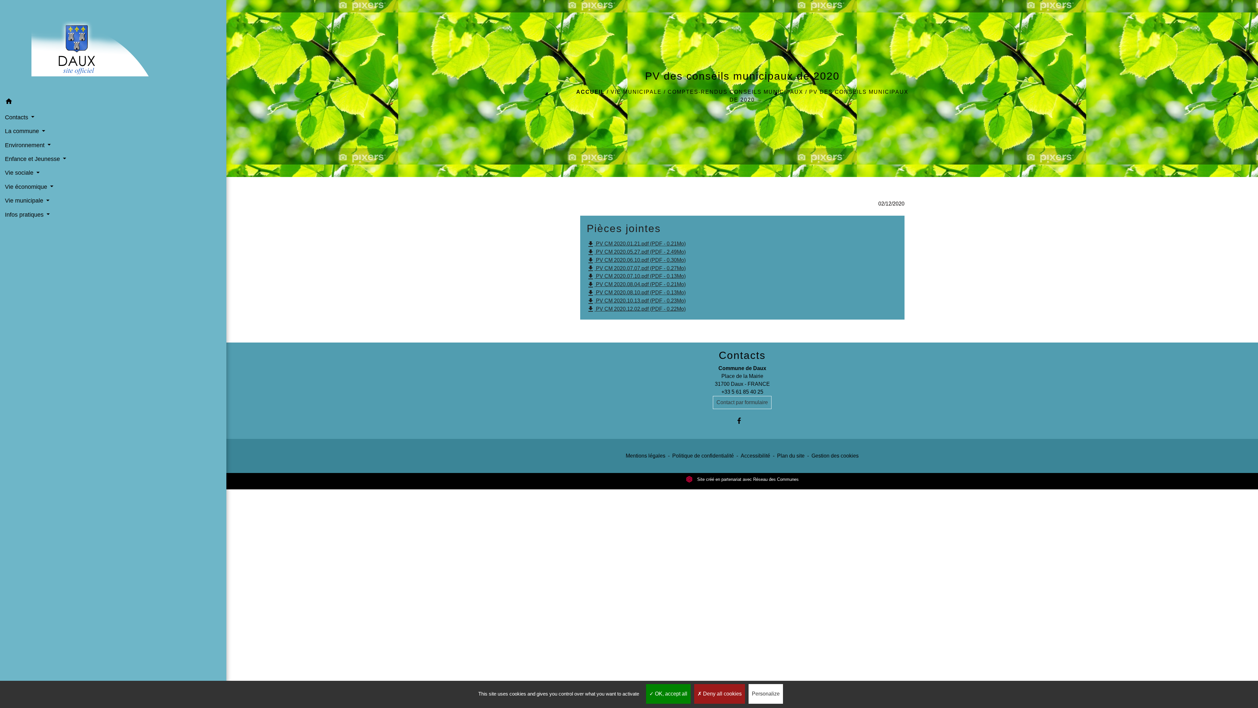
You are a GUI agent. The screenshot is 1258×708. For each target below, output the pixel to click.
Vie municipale (636, 92)
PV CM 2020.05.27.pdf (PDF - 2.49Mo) (636, 252)
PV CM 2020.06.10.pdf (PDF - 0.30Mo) (636, 261)
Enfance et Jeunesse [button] (33, 159)
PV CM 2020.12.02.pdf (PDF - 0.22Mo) (636, 309)
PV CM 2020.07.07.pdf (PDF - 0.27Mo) (636, 268)
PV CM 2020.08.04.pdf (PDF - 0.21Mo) (636, 285)
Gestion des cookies (835, 456)
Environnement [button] (25, 145)
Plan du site (791, 456)
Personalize (766, 694)
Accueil (590, 92)
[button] (113, 102)
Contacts (742, 355)
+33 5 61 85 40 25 (742, 392)
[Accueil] (113, 47)
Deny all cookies (722, 694)
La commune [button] (23, 131)
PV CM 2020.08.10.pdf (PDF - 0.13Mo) (636, 293)
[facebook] (742, 421)
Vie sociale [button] (20, 172)
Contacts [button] (17, 117)
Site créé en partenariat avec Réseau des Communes (747, 479)
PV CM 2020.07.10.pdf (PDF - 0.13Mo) (636, 277)
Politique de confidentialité (703, 456)
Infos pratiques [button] (25, 214)
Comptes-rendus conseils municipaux (735, 92)
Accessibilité (755, 456)
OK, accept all (670, 694)
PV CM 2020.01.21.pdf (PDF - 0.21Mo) (636, 244)
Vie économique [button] (27, 187)
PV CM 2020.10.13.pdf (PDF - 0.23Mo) (636, 301)
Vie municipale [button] (25, 200)
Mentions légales (645, 456)
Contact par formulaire (742, 402)
